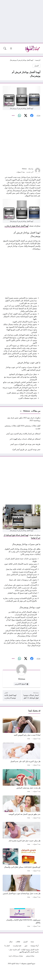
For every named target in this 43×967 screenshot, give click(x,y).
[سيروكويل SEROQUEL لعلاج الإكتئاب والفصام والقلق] (21, 914)
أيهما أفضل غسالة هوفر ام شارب (16, 226)
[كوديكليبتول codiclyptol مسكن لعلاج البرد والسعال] (21, 860)
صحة (28, 738)
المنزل (36, 66)
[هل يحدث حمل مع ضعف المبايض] (21, 781)
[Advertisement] (21, 21)
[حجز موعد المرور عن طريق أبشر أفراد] (21, 449)
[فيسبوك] (32, 115)
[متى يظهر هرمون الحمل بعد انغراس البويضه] (21, 807)
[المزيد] (13, 115)
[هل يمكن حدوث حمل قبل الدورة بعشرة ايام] (21, 834)
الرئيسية (37, 60)
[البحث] (5, 48)
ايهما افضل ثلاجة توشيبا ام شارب (10, 696)
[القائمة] (11, 48)
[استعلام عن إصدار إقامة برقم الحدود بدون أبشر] (21, 433)
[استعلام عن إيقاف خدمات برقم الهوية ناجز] (21, 439)
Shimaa (24, 169)
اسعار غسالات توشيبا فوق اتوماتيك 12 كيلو (31, 696)
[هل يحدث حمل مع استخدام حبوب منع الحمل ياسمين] (21, 887)
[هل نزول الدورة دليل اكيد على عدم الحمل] (21, 754)
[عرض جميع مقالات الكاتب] (37, 170)
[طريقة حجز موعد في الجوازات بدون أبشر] (21, 444)
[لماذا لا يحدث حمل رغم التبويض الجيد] (21, 728)
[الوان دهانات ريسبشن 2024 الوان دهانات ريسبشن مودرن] (21, 427)
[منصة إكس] (25, 115)
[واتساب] (19, 115)
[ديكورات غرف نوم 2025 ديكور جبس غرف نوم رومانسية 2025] (21, 419)
